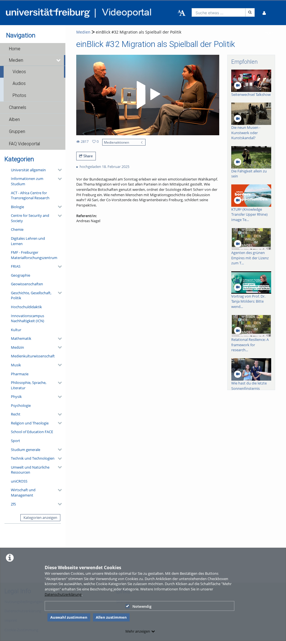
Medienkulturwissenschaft (33, 356)
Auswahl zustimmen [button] (68, 617)
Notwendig (141, 606)
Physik (16, 396)
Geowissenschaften (27, 283)
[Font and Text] (181, 13)
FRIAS (15, 266)
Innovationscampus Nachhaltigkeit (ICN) (27, 318)
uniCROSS (19, 481)
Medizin (17, 347)
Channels (17, 107)
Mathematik (21, 338)
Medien (16, 60)
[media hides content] (58, 60)
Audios (19, 83)
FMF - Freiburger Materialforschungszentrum (34, 255)
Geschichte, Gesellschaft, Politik (31, 295)
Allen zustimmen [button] (111, 617)
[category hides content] (58, 169)
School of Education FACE (32, 431)
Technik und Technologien (32, 458)
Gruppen (17, 131)
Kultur (16, 329)
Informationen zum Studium (27, 181)
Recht (15, 414)
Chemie (17, 229)
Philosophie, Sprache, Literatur (28, 385)
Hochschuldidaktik (26, 306)
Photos (19, 95)
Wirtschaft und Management (23, 492)
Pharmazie (19, 373)
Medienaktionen (116, 142)
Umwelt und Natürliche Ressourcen (30, 470)
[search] (219, 12)
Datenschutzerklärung (63, 594)
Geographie (20, 275)
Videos (19, 71)
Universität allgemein (28, 169)
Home (14, 48)
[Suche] (250, 12)
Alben (14, 119)
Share (87, 155)
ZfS (13, 504)
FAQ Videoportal (24, 143)
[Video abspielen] (147, 95)
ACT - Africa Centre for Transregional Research (30, 195)
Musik (16, 364)
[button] (32, 49)
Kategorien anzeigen (40, 517)
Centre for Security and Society (30, 218)
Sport (15, 440)
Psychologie (21, 405)
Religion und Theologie (30, 423)
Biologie (17, 206)
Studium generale (25, 449)
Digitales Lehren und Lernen (28, 241)
